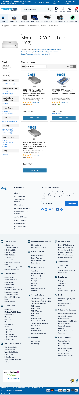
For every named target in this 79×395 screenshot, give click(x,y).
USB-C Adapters (36, 311)
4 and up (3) (5, 154)
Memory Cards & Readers (41, 241)
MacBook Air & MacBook (13, 312)
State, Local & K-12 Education (68, 321)
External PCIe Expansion (66, 245)
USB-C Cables (35, 308)
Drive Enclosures (10, 301)
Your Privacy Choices (7, 394)
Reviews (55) (35, 102)
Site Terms (4, 390)
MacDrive (34, 283)
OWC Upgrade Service (65, 356)
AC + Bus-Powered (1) (8, 113)
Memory (34, 337)
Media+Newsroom (20, 220)
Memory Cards (36, 245)
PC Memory (35, 343)
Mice (59, 288)
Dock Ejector (35, 278)
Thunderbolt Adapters (38, 303)
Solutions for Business (67, 310)
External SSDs (9, 287)
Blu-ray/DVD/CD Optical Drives (12, 298)
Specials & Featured (64, 303)
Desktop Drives (9, 277)
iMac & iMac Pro (10, 314)
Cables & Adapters (38, 295)
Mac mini (14, 25)
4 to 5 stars (5, 72)
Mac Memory (35, 341)
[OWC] (9, 9)
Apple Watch (9, 329)
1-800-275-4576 (56, 2)
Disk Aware (35, 276)
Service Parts (62, 273)
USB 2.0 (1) (5, 146)
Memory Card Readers (38, 247)
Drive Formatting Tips (65, 351)
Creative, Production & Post (67, 314)
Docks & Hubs (37, 52)
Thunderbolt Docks (11, 347)
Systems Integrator (64, 326)
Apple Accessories (11, 337)
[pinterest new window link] (61, 209)
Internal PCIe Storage (65, 252)
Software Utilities (37, 288)
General (47, 54)
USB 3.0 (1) (5, 144)
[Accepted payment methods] (62, 390)
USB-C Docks (9, 354)
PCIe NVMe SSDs (10, 250)
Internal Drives (10, 241)
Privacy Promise (19, 223)
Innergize (34, 281)
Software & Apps (37, 267)
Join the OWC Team (20, 217)
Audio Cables (35, 328)
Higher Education (63, 318)
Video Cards (62, 283)
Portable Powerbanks (38, 260)
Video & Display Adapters (13, 359)
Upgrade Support (64, 337)
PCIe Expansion (64, 241)
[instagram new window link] (46, 209)
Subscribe (72, 204)
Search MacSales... (30, 9)
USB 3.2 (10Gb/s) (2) (7, 142)
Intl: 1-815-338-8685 (70, 2)
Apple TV (8, 332)
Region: (44, 2)
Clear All (5, 75)
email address (48, 203)
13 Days (29, 104)
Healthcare (62, 328)
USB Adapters (36, 316)
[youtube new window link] (50, 209)
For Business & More (27, 2)
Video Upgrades (47, 52)
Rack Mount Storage (11, 292)
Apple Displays (9, 334)
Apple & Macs (10, 306)
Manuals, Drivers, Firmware (67, 346)
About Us (17, 193)
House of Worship (64, 323)
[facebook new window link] (42, 209)
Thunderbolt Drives (11, 280)
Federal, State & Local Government (65, 332)
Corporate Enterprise (65, 316)
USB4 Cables (35, 306)
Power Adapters (36, 258)
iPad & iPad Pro (10, 324)
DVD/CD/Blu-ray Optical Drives (12, 263)
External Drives (10, 274)
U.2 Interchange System (66, 250)
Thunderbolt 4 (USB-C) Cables (41, 301)
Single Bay (5, 65)
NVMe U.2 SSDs (10, 255)
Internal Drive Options (54, 49)
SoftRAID (34, 291)
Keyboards (61, 286)
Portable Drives (10, 282)
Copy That (34, 271)
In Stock (58, 104)
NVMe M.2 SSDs (10, 252)
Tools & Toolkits (63, 265)
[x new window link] (53, 209)
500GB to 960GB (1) (7, 131)
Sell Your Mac (9, 339)
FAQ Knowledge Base (65, 348)
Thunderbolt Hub (10, 349)
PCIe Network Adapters (66, 255)
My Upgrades (5, 25)
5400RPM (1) (5, 103)
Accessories (63, 262)
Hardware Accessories (65, 268)
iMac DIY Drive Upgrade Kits (13, 267)
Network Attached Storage (13, 289)
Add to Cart (34, 118)
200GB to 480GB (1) (7, 129)
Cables (7, 362)
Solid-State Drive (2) (7, 93)
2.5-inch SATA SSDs (11, 247)
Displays (61, 281)
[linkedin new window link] (57, 209)
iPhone (7, 327)
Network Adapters (10, 357)
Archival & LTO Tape (11, 294)
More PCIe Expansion (65, 257)
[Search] (50, 9)
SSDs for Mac (9, 245)
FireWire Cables (36, 331)
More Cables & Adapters (39, 333)
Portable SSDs (9, 285)
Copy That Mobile (37, 273)
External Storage (26, 52)
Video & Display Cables (38, 321)
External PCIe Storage (65, 247)
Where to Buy (18, 205)
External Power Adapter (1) (9, 121)
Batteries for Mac (37, 255)
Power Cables (35, 263)
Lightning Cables (36, 318)
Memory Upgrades (40, 49)
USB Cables (35, 313)
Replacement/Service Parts (35, 54)
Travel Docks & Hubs (11, 352)
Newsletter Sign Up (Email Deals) (66, 300)
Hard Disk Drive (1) (7, 92)
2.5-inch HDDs (9, 260)
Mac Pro (7, 317)
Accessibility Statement (22, 208)
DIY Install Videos (20, 196)
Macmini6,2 (22, 25)
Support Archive (63, 353)
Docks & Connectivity (13, 343)
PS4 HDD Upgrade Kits (12, 269)
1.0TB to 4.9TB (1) (7, 133)
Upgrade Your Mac (64, 341)
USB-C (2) (4, 140)
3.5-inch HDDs (9, 257)
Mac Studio (8, 319)
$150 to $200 (6, 68)
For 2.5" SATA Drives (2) (8, 84)
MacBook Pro (9, 309)
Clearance (61, 305)
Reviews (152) (64, 102)
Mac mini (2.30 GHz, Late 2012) (37, 25)
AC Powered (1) (6, 111)
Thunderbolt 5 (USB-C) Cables (41, 299)
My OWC (34, 286)
